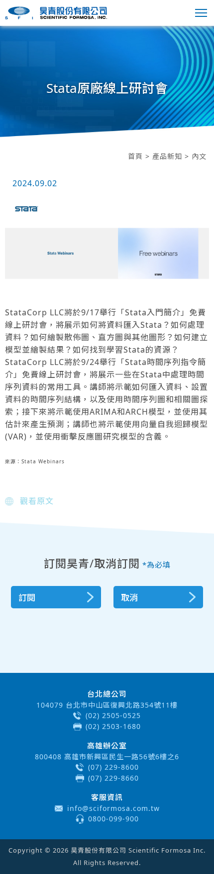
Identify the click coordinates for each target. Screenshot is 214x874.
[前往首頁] (56, 13)
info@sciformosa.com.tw (113, 808)
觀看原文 (37, 501)
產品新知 (167, 156)
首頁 (135, 156)
